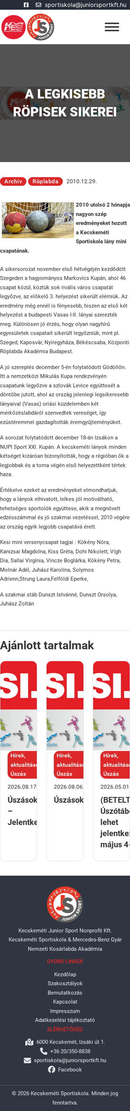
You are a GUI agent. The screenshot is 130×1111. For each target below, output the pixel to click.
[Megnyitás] (112, 27)
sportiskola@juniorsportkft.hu (85, 4)
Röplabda (45, 181)
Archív (13, 181)
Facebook (70, 1069)
